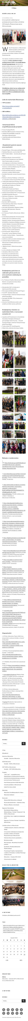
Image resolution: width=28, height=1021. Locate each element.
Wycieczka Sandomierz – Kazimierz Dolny (14, 802)
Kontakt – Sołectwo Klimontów (12, 758)
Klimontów (8, 2)
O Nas (3, 750)
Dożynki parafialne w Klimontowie (12, 784)
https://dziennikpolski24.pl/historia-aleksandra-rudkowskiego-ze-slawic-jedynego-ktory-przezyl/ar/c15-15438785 (13, 696)
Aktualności (5, 753)
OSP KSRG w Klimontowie (9, 767)
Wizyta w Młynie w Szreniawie (11, 805)
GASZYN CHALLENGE (10, 787)
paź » (21, 960)
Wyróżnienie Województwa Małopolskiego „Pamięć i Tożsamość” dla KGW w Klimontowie (14, 812)
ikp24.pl (5, 702)
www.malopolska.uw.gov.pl (10, 473)
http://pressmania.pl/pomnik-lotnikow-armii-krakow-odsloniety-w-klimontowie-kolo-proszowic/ (14, 579)
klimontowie (12, 118)
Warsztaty (5, 790)
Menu (14, 8)
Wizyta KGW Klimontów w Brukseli (13, 800)
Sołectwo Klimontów (7, 756)
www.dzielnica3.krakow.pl (10, 674)
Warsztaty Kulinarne (9, 794)
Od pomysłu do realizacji (10, 859)
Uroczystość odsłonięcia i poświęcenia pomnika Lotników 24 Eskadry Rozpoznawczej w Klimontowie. (14, 833)
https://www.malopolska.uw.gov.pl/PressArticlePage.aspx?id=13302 (14, 475)
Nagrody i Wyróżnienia (8, 808)
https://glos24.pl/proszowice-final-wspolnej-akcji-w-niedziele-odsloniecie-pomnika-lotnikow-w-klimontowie (13, 712)
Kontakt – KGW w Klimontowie (12, 764)
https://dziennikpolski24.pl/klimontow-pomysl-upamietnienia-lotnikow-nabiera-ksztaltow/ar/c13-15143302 (12, 656)
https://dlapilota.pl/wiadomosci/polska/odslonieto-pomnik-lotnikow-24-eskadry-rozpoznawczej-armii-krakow (13, 539)
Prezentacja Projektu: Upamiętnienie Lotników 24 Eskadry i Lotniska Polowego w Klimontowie (14, 852)
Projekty (4, 772)
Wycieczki (4, 798)
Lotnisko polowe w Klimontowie (10, 825)
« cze (7, 960)
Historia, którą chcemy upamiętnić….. (13, 838)
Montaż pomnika (8, 840)
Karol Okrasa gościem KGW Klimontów (14, 782)
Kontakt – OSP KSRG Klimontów (12, 769)
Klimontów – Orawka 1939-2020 (12, 857)
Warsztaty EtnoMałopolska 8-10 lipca (13, 792)
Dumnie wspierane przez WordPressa (11, 1017)
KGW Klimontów (6, 761)
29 (24, 954)
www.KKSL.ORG (8, 610)
